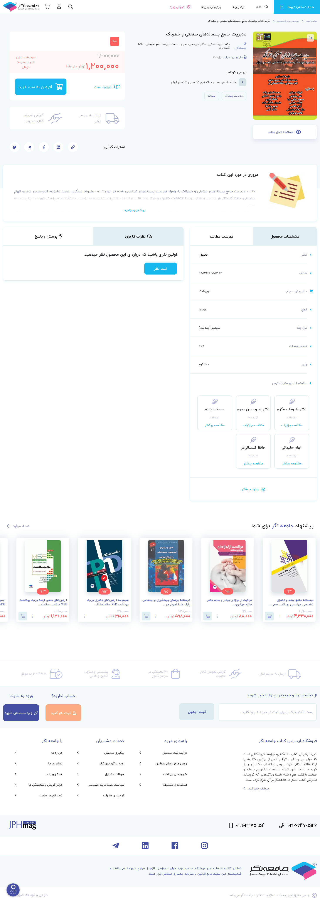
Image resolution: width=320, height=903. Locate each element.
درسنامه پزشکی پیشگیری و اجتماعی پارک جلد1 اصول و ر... (166, 602)
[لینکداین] (145, 847)
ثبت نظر (160, 269)
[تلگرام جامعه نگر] (115, 847)
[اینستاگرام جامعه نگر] (204, 847)
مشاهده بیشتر (214, 425)
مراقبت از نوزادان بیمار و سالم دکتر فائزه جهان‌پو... (229, 602)
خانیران (203, 254)
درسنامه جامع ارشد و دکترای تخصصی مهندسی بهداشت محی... (291, 602)
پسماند (212, 96)
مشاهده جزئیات (291, 425)
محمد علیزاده (170, 44)
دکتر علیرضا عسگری (219, 44)
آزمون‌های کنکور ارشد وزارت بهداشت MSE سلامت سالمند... (43, 602)
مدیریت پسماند (234, 96)
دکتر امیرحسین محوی (192, 44)
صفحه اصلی (311, 21)
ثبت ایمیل (197, 711)
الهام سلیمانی (153, 44)
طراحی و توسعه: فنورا (32, 895)
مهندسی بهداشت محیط (288, 21)
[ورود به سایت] (59, 7)
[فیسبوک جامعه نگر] (175, 847)
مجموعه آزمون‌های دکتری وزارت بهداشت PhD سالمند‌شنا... (108, 602)
